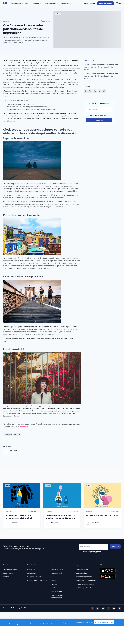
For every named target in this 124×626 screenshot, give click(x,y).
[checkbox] (97, 115)
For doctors (31, 573)
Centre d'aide (8, 573)
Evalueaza (8, 434)
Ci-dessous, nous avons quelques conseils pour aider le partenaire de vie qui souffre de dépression (101, 67)
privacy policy (103, 115)
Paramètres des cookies (84, 622)
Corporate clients (34, 577)
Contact (6, 577)
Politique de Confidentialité (86, 580)
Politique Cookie (82, 569)
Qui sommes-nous (10, 569)
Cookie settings (81, 573)
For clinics (31, 569)
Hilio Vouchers (56, 591)
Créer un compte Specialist (37, 580)
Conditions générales (84, 577)
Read (53, 577)
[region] (62, 622)
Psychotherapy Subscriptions (57, 596)
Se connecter (89, 3)
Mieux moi (17, 434)
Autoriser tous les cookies (104, 622)
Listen (53, 580)
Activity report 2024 (83, 588)
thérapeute (23, 426)
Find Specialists (57, 569)
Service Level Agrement (85, 584)
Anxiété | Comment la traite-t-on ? (102, 515)
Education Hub (56, 573)
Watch (54, 584)
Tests (53, 588)
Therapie (6, 21)
